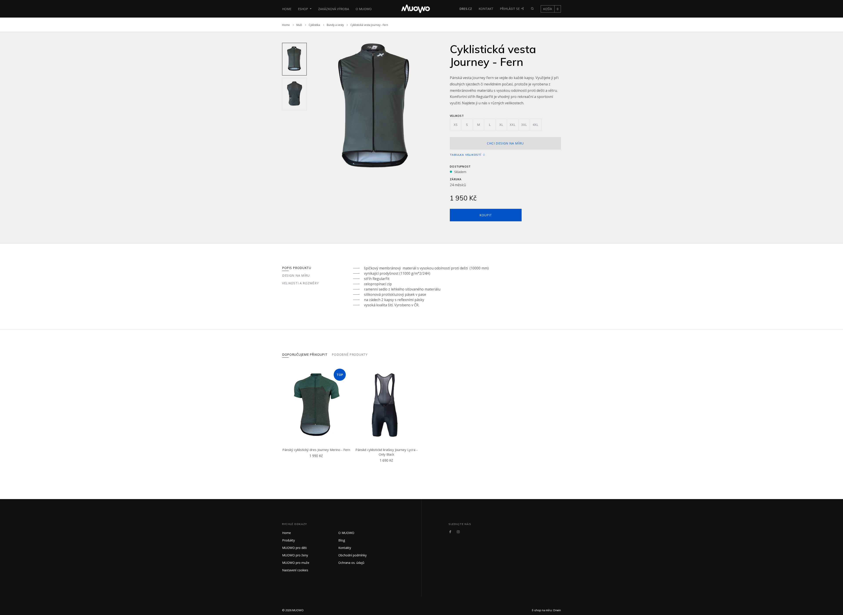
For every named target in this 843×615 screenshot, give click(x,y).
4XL (535, 125)
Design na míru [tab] (296, 275)
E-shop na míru (542, 610)
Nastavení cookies (295, 570)
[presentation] (312, 108)
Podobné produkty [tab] (349, 354)
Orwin (557, 610)
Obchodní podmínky (352, 555)
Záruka (455, 179)
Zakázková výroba (333, 9)
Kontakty (344, 548)
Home (286, 9)
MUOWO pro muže (295, 563)
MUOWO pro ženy (295, 555)
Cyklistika (314, 25)
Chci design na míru (505, 143)
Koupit (485, 215)
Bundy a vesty (335, 25)
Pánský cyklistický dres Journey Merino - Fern (316, 449)
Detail (317, 461)
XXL (512, 125)
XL (501, 125)
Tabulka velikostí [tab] (466, 154)
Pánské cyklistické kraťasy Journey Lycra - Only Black (386, 451)
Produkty (288, 540)
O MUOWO (364, 9)
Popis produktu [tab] (296, 268)
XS (456, 125)
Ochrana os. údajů (351, 563)
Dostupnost (460, 166)
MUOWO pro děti (294, 548)
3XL (524, 125)
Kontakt (486, 9)
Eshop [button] (303, 9)
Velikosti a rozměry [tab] (300, 283)
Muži (299, 25)
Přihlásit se (510, 9)
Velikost (457, 116)
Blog (341, 540)
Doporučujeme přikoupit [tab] (304, 354)
